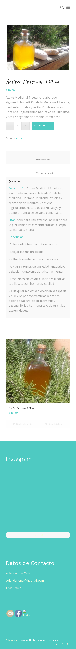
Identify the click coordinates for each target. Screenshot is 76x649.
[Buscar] (60, 7)
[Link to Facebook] (62, 644)
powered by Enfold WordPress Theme (39, 639)
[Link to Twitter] (56, 644)
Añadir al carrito (42, 125)
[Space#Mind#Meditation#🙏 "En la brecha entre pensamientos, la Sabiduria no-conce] (38, 499)
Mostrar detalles (53, 424)
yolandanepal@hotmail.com (25, 580)
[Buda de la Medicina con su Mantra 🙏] (16, 520)
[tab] (40, 157)
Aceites (19, 138)
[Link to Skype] (67, 644)
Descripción (41, 159)
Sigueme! (38, 535)
